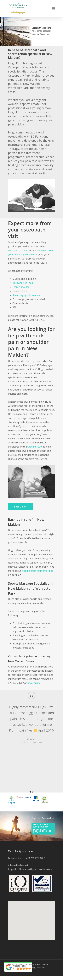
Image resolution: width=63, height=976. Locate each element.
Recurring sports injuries (26, 295)
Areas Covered (41, 964)
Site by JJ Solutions (37, 967)
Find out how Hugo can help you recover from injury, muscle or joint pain (42, 829)
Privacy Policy (22, 967)
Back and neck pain (23, 282)
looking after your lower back (38, 570)
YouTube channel (17, 250)
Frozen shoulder (21, 287)
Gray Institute (34, 446)
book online (34, 683)
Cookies (11, 967)
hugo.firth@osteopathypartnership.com (30, 869)
